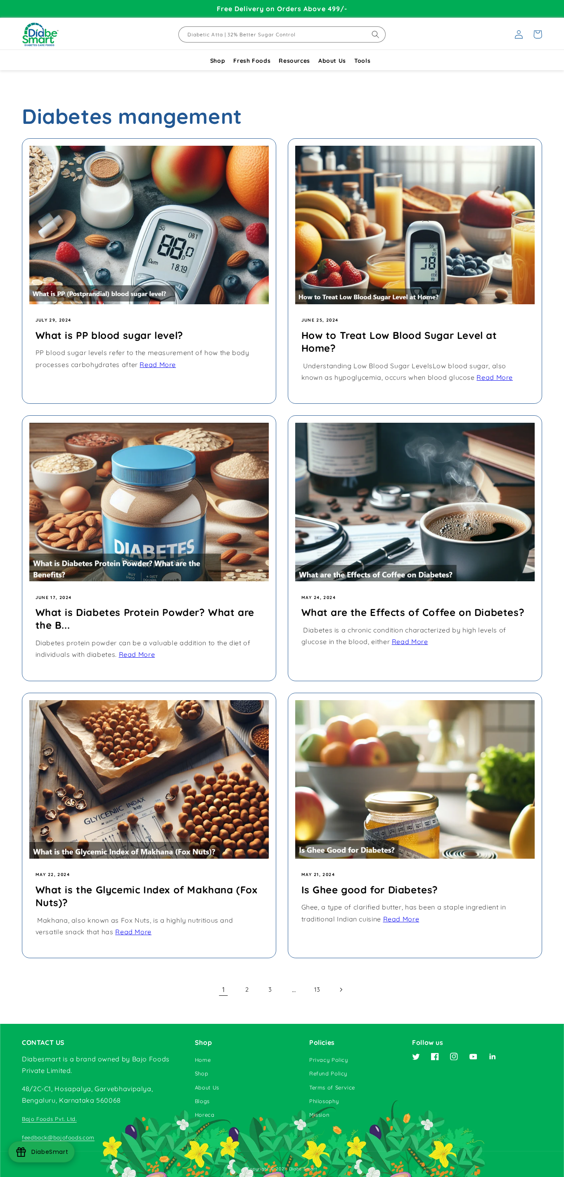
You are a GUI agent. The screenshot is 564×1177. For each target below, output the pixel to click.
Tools (362, 60)
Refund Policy (328, 1073)
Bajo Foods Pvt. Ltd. (49, 1118)
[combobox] (282, 34)
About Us (332, 60)
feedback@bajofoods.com (58, 1137)
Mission (319, 1114)
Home (203, 1059)
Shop (217, 60)
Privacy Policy (328, 1059)
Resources (294, 60)
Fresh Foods (251, 60)
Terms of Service (332, 1087)
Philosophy (324, 1101)
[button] (537, 34)
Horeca (205, 1114)
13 (317, 989)
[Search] (375, 34)
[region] (282, 9)
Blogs (202, 1101)
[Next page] (340, 989)
